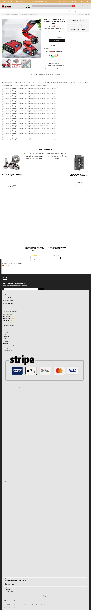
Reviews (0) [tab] (57, 74)
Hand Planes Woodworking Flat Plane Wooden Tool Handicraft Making (57, 248)
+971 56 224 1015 (9, 300)
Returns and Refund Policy (46, 10)
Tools (21, 14)
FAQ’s (39, 10)
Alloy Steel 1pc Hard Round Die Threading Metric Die (12, 175)
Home (3, 14)
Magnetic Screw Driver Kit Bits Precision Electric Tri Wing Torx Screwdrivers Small (79, 175)
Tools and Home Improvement (12, 14)
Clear (59, 37)
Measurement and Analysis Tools (31, 14)
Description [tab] (34, 74)
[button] (32, 1)
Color (44, 34)
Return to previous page (83, 14)
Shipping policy (55, 10)
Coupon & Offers (22, 10)
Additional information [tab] (46, 74)
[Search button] (73, 6)
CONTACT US (79, 11)
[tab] (34, 74)
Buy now (54, 45)
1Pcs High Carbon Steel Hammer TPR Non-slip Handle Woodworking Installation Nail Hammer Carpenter (34, 249)
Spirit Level (62, 68)
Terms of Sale (34, 10)
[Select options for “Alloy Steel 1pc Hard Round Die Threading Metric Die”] (14, 186)
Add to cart (58, 40)
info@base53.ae (9, 297)
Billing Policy (61, 10)
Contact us (29, 10)
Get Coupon (61, 1)
